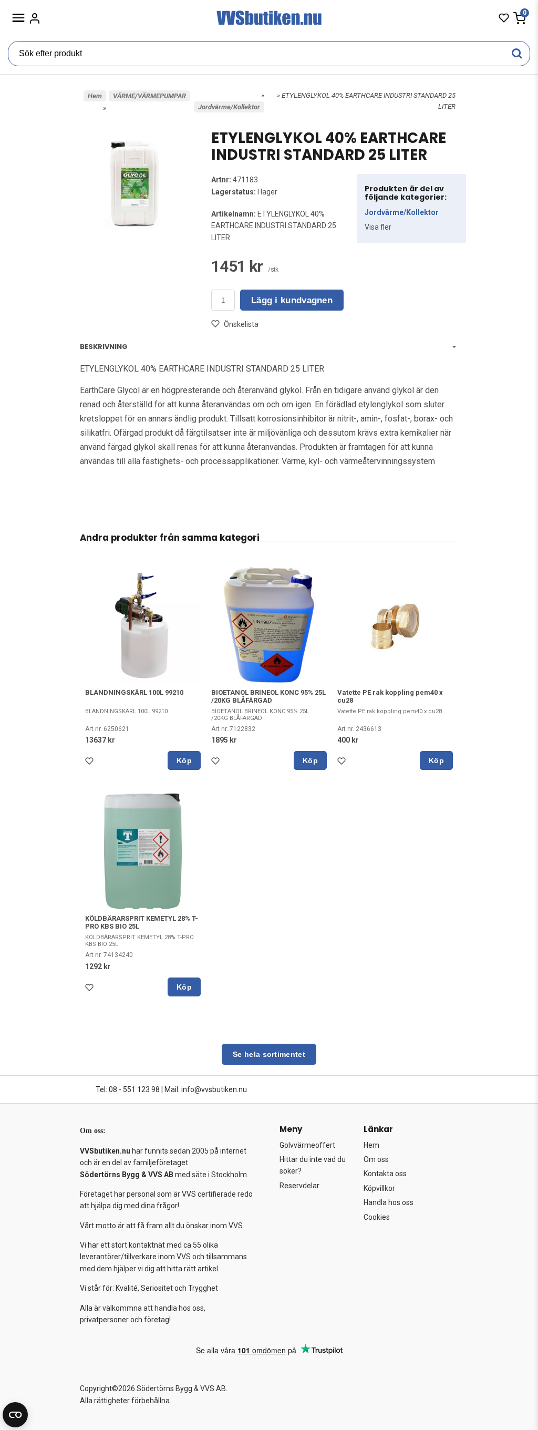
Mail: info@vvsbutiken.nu (205, 1089)
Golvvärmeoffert (307, 1145)
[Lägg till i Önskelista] (91, 763)
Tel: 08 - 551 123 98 (128, 1089)
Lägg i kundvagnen (292, 300)
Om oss (376, 1159)
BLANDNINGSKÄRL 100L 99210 (134, 692)
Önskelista (241, 324)
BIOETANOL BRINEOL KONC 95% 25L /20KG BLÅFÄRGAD (268, 696)
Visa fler (378, 227)
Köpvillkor (379, 1188)
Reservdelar (299, 1185)
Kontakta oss (385, 1173)
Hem (95, 96)
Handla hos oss (388, 1202)
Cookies (377, 1217)
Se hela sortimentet (269, 1054)
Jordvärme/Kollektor (229, 107)
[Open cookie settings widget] (15, 1414)
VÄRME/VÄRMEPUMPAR (149, 96)
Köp (184, 760)
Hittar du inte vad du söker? (313, 1165)
